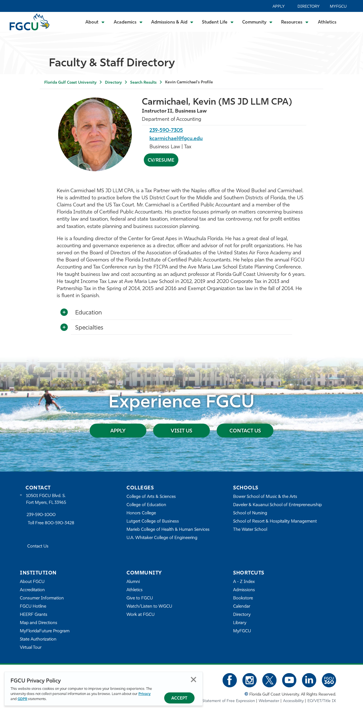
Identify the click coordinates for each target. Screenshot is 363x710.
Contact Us (245, 431)
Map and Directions (38, 623)
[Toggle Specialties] (64, 327)
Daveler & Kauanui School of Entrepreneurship (277, 505)
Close (193, 679)
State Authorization (38, 639)
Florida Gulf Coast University (70, 83)
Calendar (241, 607)
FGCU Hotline (33, 607)
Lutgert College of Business (152, 521)
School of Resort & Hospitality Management (275, 521)
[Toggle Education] (64, 312)
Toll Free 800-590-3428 (51, 523)
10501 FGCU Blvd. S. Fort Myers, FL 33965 (46, 499)
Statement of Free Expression (228, 701)
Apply (279, 7)
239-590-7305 (166, 130)
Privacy (144, 694)
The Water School (250, 530)
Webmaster (269, 701)
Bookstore (243, 598)
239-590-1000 (41, 515)
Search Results (143, 83)
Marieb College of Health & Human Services (168, 530)
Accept (179, 698)
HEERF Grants (33, 615)
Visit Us (181, 431)
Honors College (141, 513)
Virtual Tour (30, 648)
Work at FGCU (140, 615)
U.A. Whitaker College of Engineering (161, 538)
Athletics (327, 22)
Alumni (133, 582)
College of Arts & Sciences (151, 497)
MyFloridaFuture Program (44, 631)
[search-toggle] (351, 21)
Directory (308, 7)
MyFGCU (338, 7)
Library (239, 623)
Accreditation (32, 590)
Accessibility (293, 701)
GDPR (22, 699)
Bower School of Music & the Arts (265, 497)
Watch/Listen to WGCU (149, 607)
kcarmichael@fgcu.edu (176, 138)
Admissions (244, 590)
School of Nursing (250, 513)
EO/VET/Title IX (321, 701)
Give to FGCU (139, 598)
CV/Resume (161, 160)
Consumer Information (42, 598)
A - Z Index (244, 582)
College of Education (146, 505)
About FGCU (32, 582)
